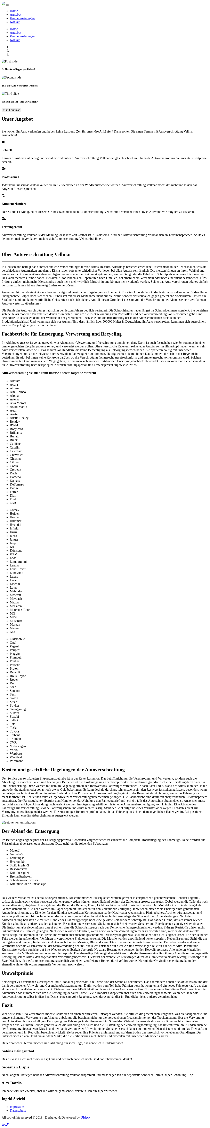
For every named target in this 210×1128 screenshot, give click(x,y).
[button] (3, 1124)
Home (14, 11)
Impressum (17, 1106)
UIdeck (85, 1117)
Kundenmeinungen (22, 18)
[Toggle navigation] (7, 5)
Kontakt (15, 22)
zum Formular (11, 110)
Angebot (15, 14)
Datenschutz (18, 1110)
